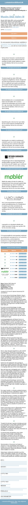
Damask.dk (4, 44)
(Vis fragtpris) (8, 29)
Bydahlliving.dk (6, 45)
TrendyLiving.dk (11, 44)
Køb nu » (14, 38)
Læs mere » (14, 33)
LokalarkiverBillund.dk (14, 2)
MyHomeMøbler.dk (21, 44)
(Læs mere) (16, 27)
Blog (16, 501)
